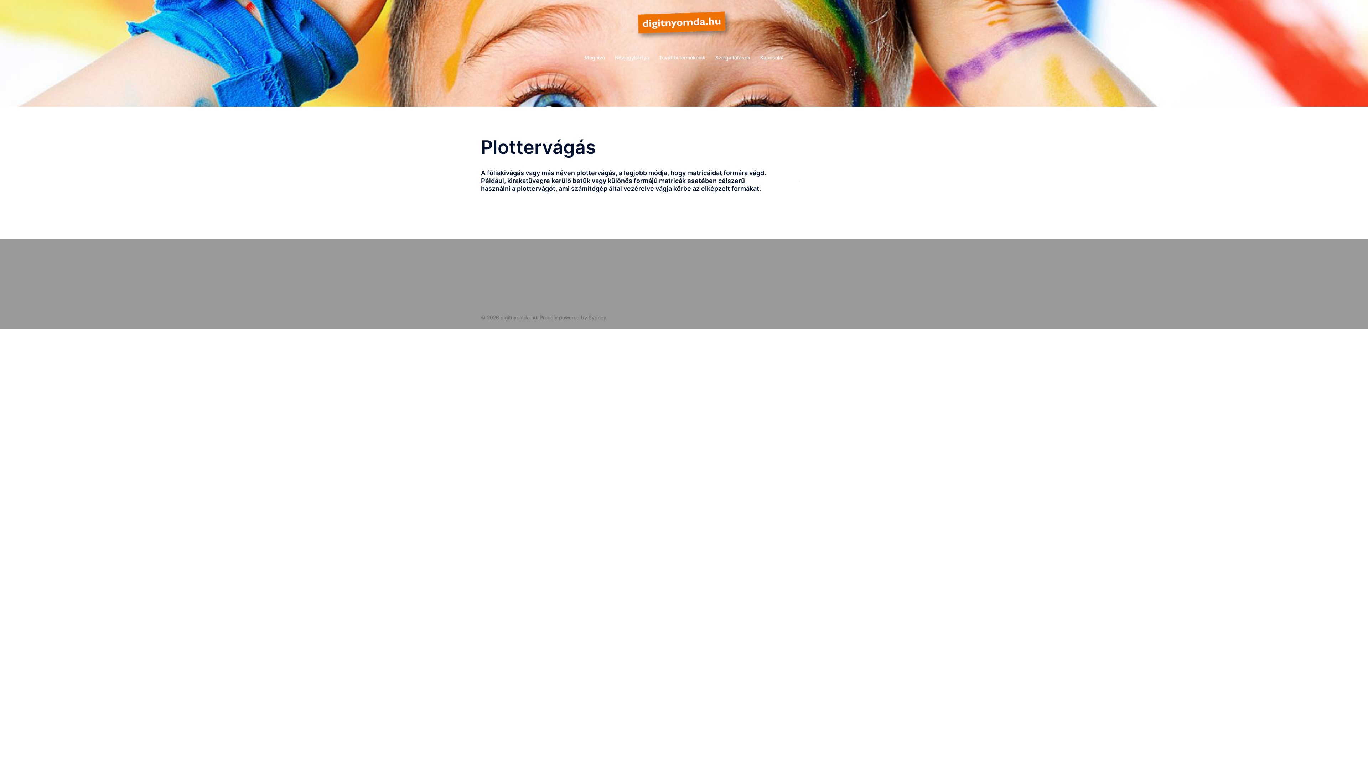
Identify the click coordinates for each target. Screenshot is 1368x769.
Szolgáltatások (732, 57)
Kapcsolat (772, 57)
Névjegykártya (632, 57)
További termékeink (682, 57)
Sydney (597, 317)
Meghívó (595, 57)
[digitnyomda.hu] (683, 27)
